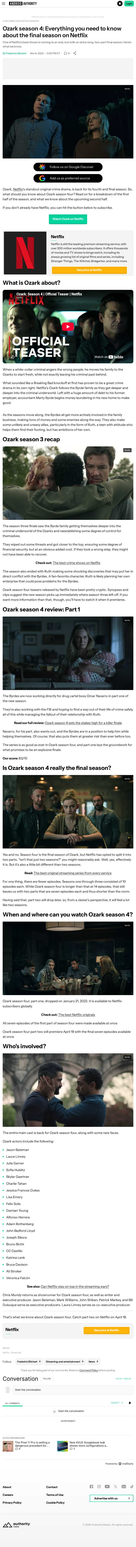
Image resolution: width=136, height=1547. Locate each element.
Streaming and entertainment (21, 21)
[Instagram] (99, 1486)
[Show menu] (3, 3)
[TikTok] (131, 1486)
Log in (119, 1379)
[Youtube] (107, 1486)
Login (129, 3)
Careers (8, 1495)
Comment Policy (88, 1370)
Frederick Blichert (16, 53)
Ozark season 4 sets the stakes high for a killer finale (83, 723)
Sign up (127, 1379)
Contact (52, 1487)
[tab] (12, 1403)
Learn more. (98, 17)
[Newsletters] (123, 1486)
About (7, 1487)
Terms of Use (54, 1495)
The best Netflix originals (76, 1015)
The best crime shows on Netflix (76, 563)
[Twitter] (115, 1486)
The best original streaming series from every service (73, 873)
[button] (68, 3)
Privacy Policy (12, 1502)
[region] (68, 1421)
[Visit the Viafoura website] (125, 1463)
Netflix (18, 189)
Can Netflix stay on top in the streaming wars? (75, 1286)
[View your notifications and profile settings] (129, 1402)
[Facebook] (91, 1486)
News (6, 1348)
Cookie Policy (55, 1502)
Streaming (16, 1352)
